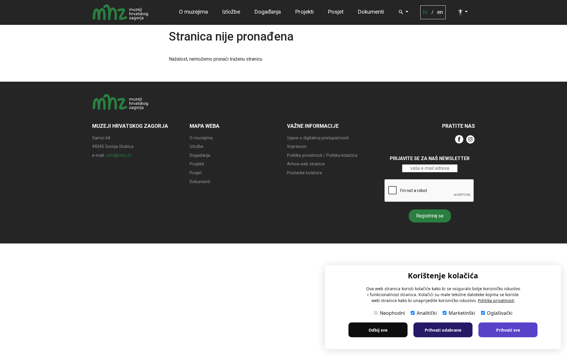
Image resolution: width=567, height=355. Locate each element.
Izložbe (231, 11)
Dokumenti (371, 11)
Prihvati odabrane (443, 330)
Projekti (304, 11)
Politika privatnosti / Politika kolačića (322, 155)
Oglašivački (499, 313)
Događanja (267, 11)
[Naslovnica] (120, 12)
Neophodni (392, 313)
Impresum (297, 146)
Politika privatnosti (496, 300)
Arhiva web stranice (306, 164)
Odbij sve (378, 330)
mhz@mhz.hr (119, 155)
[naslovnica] (120, 107)
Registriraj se (430, 216)
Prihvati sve (508, 330)
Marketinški (462, 313)
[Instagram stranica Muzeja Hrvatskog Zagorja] (470, 138)
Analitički (427, 313)
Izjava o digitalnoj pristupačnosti (318, 138)
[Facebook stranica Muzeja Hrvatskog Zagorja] (459, 138)
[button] (403, 12)
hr (425, 12)
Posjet (335, 11)
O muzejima (193, 11)
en (440, 12)
